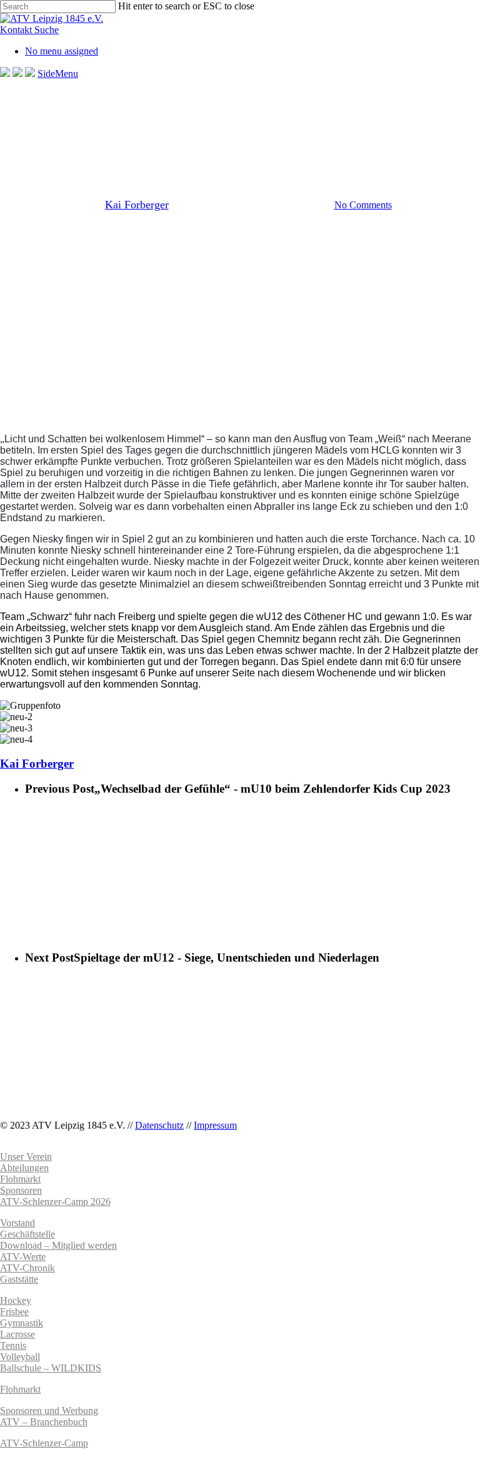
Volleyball (20, 1356)
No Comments (363, 205)
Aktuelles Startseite (201, 140)
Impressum (215, 1125)
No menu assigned (61, 51)
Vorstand (17, 1223)
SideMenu (58, 73)
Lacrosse (17, 1334)
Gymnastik (21, 1323)
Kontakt (17, 29)
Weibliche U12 (287, 140)
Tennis (13, 1345)
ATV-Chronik (27, 1268)
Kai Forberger (137, 204)
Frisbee (14, 1311)
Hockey (15, 1300)
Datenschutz (159, 1125)
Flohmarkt (20, 1389)
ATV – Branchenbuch (44, 1421)
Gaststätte (19, 1279)
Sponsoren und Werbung (49, 1410)
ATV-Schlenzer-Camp (44, 1443)
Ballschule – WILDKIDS (50, 1368)
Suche (46, 29)
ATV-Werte (23, 1256)
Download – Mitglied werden (58, 1245)
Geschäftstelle (27, 1234)
